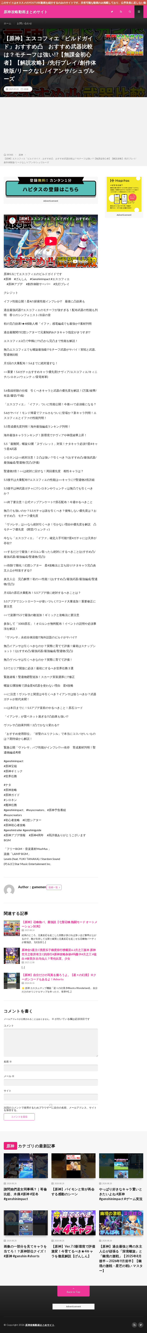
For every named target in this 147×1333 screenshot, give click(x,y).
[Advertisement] (73, 126)
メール (9, 1076)
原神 (26, 89)
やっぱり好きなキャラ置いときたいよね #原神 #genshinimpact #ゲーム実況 (121, 1194)
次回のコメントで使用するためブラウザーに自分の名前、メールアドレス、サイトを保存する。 (50, 1108)
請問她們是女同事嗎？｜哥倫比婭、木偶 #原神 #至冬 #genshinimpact (25, 1194)
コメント (9, 1025)
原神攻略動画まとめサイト (39, 1324)
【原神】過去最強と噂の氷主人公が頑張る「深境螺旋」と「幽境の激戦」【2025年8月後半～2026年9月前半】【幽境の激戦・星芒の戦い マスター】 (121, 1258)
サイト (7, 1090)
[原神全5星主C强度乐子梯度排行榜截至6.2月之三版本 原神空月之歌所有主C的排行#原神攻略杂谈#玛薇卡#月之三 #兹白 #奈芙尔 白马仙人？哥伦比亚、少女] (12, 956)
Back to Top (73, 1291)
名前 (8, 1061)
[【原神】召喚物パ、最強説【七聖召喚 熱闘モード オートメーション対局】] (12, 928)
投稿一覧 (53, 887)
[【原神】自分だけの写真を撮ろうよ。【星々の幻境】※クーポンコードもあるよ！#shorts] (12, 981)
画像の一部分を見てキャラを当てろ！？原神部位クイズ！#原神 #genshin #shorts (25, 1251)
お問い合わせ (24, 23)
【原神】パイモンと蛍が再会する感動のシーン (73, 1191)
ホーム (7, 23)
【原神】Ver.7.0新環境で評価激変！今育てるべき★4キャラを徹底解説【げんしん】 (73, 1251)
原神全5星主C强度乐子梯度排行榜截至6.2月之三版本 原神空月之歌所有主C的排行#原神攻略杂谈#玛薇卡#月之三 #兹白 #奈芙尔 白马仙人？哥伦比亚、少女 (59, 954)
